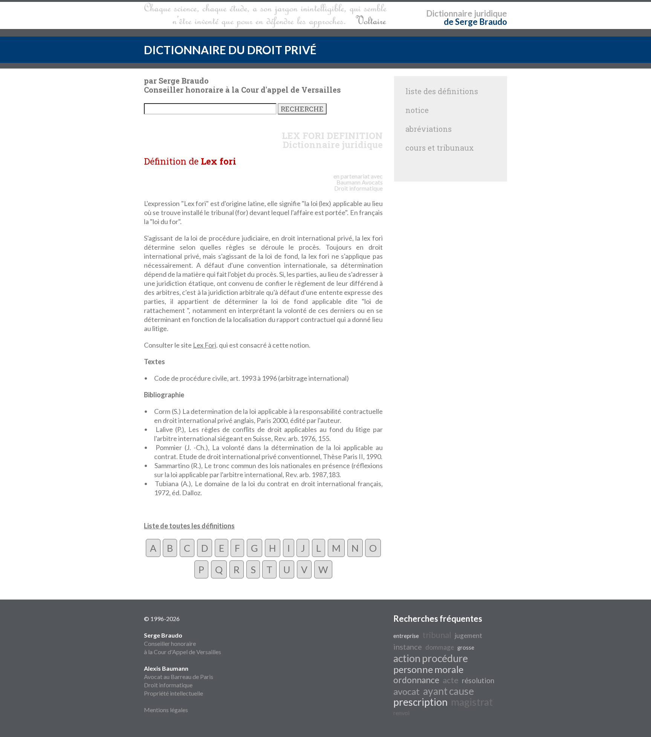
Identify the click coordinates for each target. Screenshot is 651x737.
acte (450, 680)
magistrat (472, 702)
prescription (420, 702)
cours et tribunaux (439, 148)
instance (407, 646)
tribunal (436, 635)
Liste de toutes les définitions (189, 526)
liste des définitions (441, 91)
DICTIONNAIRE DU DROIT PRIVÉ (230, 49)
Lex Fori (204, 345)
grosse (465, 647)
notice (417, 110)
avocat (406, 691)
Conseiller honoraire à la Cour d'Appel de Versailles (182, 643)
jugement (468, 635)
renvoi (401, 712)
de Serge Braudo (475, 22)
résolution (478, 680)
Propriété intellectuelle (173, 693)
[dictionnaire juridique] (265, 15)
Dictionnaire (449, 13)
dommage (439, 647)
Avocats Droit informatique (358, 185)
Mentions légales (166, 709)
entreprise (406, 636)
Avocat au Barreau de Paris (178, 676)
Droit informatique (168, 684)
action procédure (430, 658)
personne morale (428, 669)
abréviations (428, 129)
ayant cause (448, 691)
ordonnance (416, 680)
